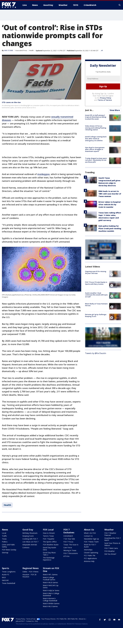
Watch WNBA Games (51, 603)
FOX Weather (109, 551)
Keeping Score (28, 536)
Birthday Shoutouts (29, 533)
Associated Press (21, 50)
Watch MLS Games (50, 606)
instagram (109, 620)
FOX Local (48, 529)
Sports (5, 568)
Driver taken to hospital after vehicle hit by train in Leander (109, 204)
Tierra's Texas (48, 536)
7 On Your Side (69, 539)
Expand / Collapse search (119, 5)
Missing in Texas (69, 550)
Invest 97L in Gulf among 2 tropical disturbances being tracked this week (95, 117)
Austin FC (5, 574)
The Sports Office (50, 542)
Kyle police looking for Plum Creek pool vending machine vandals (109, 228)
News (5, 529)
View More (115, 110)
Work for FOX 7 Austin (90, 545)
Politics (4, 542)
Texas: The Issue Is (70, 544)
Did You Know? (110, 554)
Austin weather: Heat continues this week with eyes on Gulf (96, 295)
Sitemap (5, 552)
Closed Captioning (91, 552)
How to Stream (49, 533)
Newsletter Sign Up (91, 539)
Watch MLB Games (50, 582)
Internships (88, 550)
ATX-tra (66, 556)
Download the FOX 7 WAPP (112, 539)
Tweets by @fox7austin (95, 353)
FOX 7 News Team (91, 542)
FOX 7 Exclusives (68, 531)
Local (4, 533)
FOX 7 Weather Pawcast (110, 534)
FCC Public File (89, 555)
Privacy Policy (105, 98)
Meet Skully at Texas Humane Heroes (96, 305)
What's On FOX (90, 533)
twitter (105, 620)
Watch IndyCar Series (51, 590)
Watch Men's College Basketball (51, 594)
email (119, 620)
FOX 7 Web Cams (111, 548)
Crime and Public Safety (8, 545)
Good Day (27, 529)
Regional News (30, 568)
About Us (89, 529)
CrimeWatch (68, 536)
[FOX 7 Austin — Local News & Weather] (10, 5)
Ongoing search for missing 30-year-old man (95, 272)
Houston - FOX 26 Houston (29, 575)
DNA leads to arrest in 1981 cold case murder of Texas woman (109, 193)
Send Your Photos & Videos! (112, 544)
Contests (25, 547)
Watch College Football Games (49, 578)
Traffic (4, 536)
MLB (4, 577)
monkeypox (43, 174)
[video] (115, 274)
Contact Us (88, 536)
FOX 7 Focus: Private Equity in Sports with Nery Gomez (96, 283)
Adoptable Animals (29, 544)
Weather (109, 529)
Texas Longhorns (8, 571)
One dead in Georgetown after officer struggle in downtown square (95, 149)
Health (31, 50)
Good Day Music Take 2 (49, 553)
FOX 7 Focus (68, 542)
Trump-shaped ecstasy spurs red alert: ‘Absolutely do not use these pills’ (96, 160)
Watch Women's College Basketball (50, 599)
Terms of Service (105, 100)
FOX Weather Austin (50, 544)
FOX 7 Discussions (70, 553)
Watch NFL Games (50, 574)
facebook (100, 620)
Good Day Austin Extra (49, 548)
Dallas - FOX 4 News (30, 571)
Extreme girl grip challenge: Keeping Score (96, 315)
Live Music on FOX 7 (30, 542)
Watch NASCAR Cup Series (50, 586)
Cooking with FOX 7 (30, 539)
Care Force (67, 547)
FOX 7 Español (48, 539)
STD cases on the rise (11, 102)
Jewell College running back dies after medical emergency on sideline (95, 138)
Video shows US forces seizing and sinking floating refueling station (95, 128)
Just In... (89, 110)
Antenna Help (89, 561)
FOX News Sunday (9, 550)
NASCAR (5, 580)
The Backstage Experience (49, 558)
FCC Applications (90, 558)
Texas (4, 539)
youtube (114, 620)
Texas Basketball (8, 583)
